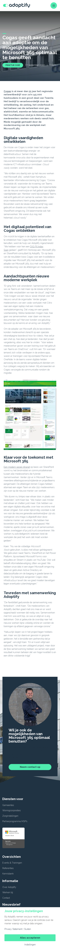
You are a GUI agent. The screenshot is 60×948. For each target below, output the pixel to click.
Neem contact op (30, 767)
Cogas (7, 91)
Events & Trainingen (12, 862)
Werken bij (7, 892)
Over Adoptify (9, 887)
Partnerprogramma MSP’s (14, 821)
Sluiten (27, 929)
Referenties (8, 868)
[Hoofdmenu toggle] (53, 5)
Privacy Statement (13, 929)
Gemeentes (8, 805)
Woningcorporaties (11, 810)
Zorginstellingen (10, 815)
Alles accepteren (30, 937)
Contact (6, 897)
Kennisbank (8, 873)
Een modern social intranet (17, 467)
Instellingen (30, 944)
